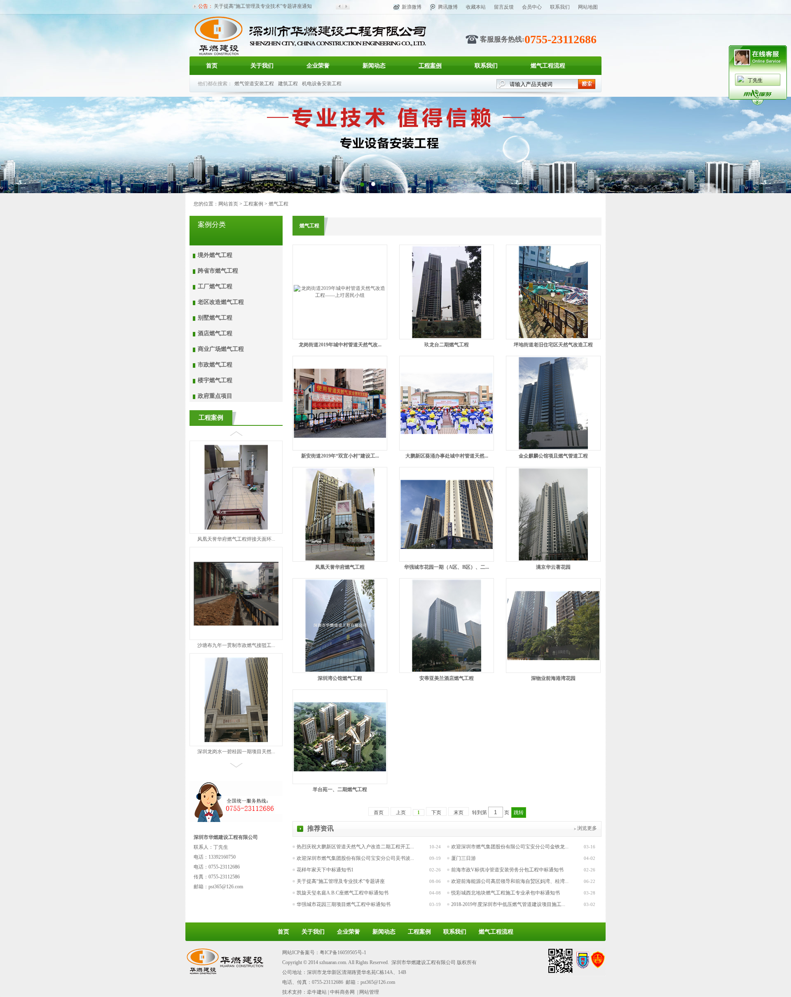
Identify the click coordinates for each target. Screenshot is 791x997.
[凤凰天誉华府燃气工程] (339, 559)
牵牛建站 (317, 992)
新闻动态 (374, 66)
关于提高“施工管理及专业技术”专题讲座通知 (263, 5)
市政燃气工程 (215, 365)
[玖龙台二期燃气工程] (446, 336)
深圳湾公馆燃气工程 (340, 678)
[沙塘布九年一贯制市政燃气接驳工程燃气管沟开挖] (236, 615)
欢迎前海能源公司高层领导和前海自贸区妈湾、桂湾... (510, 881)
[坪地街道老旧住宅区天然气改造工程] (553, 336)
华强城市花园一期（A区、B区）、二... (446, 567)
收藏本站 (476, 7)
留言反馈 (504, 7)
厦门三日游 (463, 858)
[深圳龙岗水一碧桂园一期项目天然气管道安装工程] (236, 732)
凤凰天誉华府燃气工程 (340, 567)
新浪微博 (411, 7)
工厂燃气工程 (215, 286)
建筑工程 (288, 83)
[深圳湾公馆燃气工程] (339, 670)
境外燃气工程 (215, 255)
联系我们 (560, 7)
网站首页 (228, 204)
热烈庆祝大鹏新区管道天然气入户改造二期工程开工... (355, 847)
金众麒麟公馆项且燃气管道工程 (553, 456)
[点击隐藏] (757, 104)
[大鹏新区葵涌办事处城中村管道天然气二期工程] (446, 432)
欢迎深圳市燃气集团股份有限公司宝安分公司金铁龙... (510, 847)
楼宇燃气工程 (215, 380)
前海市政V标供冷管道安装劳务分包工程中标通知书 (507, 870)
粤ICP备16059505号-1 (343, 952)
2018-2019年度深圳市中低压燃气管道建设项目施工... (508, 904)
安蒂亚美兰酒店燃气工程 (446, 678)
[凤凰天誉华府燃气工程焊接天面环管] (236, 519)
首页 (212, 66)
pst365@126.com (225, 887)
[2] (361, 184)
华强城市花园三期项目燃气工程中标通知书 (344, 904)
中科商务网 (342, 992)
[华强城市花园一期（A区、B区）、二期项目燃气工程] (446, 547)
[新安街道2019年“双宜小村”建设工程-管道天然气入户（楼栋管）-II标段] (340, 436)
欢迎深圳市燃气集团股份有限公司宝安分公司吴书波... (355, 858)
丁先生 (755, 80)
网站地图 (588, 7)
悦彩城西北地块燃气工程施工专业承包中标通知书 (505, 893)
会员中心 (532, 7)
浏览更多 (587, 828)
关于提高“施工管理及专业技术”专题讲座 (341, 881)
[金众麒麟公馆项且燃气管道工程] (553, 448)
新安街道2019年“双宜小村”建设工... (340, 456)
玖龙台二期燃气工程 (446, 345)
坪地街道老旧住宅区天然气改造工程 (553, 345)
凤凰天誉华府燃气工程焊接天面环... (236, 530)
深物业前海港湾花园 (553, 678)
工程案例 (430, 66)
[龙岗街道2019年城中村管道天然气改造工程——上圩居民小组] (340, 295)
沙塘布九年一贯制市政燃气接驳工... (236, 637)
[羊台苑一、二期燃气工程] (340, 770)
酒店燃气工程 (215, 333)
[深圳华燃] (310, 55)
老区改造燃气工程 (221, 302)
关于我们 (262, 66)
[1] (373, 184)
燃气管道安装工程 (254, 83)
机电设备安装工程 (322, 83)
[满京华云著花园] (553, 559)
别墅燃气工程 (215, 318)
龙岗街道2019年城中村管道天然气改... (340, 345)
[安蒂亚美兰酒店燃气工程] (446, 670)
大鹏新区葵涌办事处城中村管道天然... (446, 456)
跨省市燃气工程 (218, 271)
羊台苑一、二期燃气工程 (340, 789)
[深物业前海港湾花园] (553, 658)
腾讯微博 (448, 7)
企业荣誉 (318, 66)
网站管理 (369, 992)
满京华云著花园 (553, 567)
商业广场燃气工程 (221, 349)
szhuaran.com (332, 962)
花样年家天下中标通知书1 (325, 870)
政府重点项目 (215, 396)
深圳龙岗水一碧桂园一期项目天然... (236, 743)
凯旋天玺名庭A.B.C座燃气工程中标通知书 (342, 893)
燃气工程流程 (548, 66)
